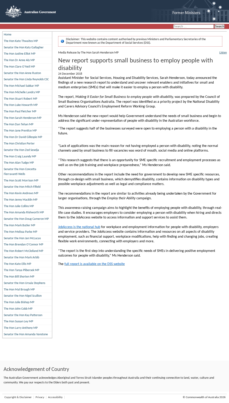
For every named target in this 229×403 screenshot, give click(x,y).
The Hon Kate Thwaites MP (21, 41)
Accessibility (55, 397)
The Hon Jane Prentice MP (20, 130)
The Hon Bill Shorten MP (19, 276)
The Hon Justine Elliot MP (19, 53)
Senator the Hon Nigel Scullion (23, 295)
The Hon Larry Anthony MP (21, 328)
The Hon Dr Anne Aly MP (19, 60)
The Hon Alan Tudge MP (19, 162)
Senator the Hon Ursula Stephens (24, 283)
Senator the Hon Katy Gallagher (24, 47)
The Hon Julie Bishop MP (19, 302)
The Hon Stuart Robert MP (20, 98)
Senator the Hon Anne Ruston (22, 73)
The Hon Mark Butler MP (19, 225)
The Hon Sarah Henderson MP (22, 118)
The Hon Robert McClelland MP (23, 251)
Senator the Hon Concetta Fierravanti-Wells (20, 172)
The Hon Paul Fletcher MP (20, 111)
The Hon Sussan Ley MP (18, 321)
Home (7, 34)
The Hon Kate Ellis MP (17, 264)
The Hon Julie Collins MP (19, 206)
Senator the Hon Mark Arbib (21, 257)
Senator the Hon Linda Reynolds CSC (26, 79)
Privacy (40, 397)
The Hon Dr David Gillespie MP (23, 137)
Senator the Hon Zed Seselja (21, 150)
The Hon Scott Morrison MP (21, 180)
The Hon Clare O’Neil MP (19, 66)
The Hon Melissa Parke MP (20, 231)
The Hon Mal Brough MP (19, 289)
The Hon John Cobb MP (18, 308)
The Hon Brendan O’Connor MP (23, 244)
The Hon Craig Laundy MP (20, 156)
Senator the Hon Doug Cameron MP (26, 219)
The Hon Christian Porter (19, 143)
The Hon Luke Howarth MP (21, 105)
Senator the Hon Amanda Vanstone (26, 334)
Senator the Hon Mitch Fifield (22, 186)
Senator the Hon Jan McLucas (22, 238)
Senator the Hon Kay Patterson (23, 315)
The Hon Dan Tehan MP (18, 124)
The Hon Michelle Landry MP (22, 92)
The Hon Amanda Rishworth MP (24, 212)
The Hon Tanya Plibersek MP (21, 270)
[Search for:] (193, 26)
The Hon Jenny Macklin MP (20, 199)
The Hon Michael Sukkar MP (21, 85)
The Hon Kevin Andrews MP (21, 193)
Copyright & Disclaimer (18, 397)
